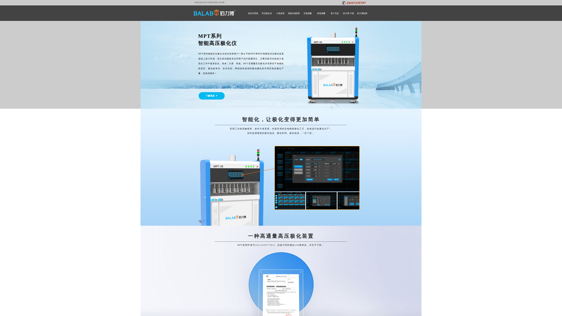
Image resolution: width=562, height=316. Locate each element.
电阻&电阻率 (294, 13)
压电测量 (308, 13)
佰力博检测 (362, 13)
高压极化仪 (267, 13)
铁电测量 (321, 13)
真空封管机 (253, 13)
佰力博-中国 (348, 13)
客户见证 (335, 13)
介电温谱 (280, 13)
